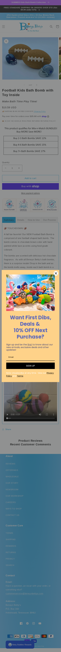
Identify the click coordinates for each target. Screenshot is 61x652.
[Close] (55, 273)
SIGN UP (30, 365)
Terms (20, 376)
